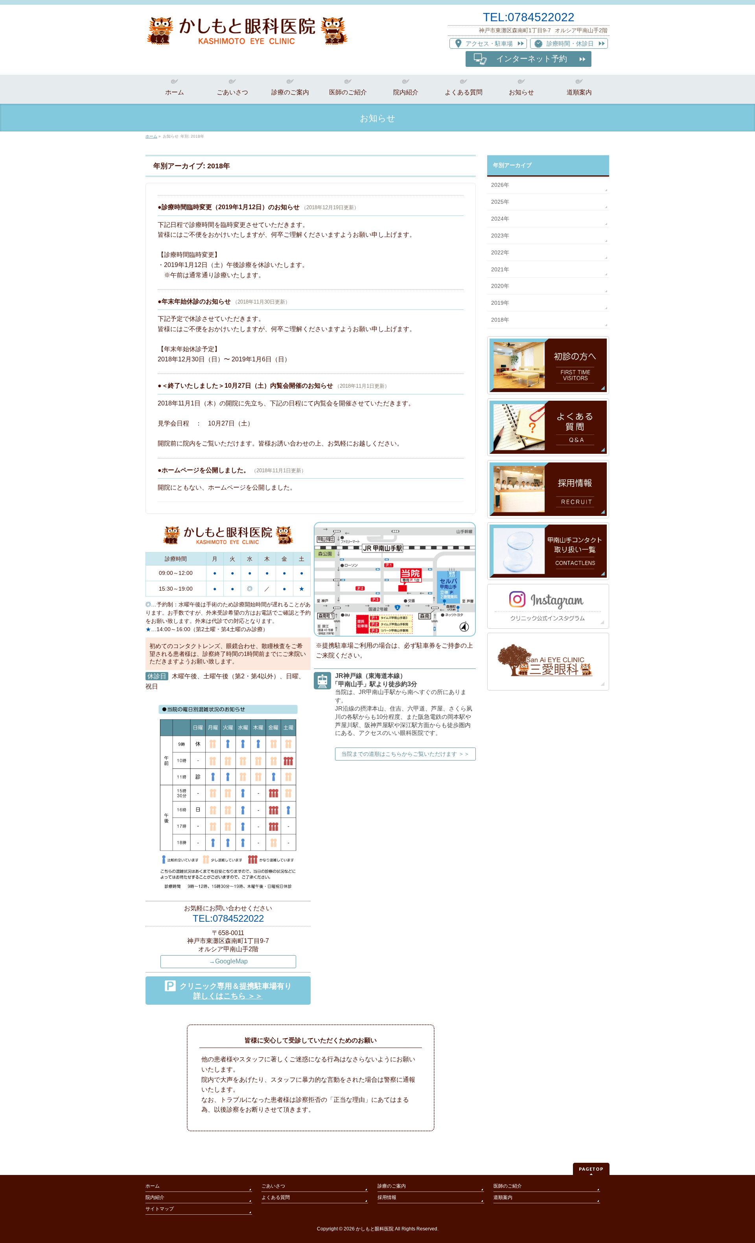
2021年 (500, 269)
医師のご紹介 (508, 1186)
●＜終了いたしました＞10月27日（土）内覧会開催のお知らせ (245, 385)
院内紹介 (154, 1197)
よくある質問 (275, 1197)
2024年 (500, 218)
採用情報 (387, 1197)
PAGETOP (591, 1168)
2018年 (500, 320)
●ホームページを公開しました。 (204, 470)
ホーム (152, 1186)
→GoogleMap (228, 961)
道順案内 (503, 1197)
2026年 (500, 185)
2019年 (500, 303)
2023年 (500, 235)
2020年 (500, 286)
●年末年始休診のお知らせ (194, 301)
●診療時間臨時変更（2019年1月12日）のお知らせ (229, 207)
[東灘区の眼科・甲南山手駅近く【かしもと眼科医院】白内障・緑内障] (247, 36)
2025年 (500, 202)
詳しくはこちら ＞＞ (228, 996)
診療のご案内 (392, 1186)
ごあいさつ (273, 1186)
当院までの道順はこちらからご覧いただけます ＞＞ (405, 754)
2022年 (500, 252)
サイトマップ (159, 1209)
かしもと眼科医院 (375, 1229)
